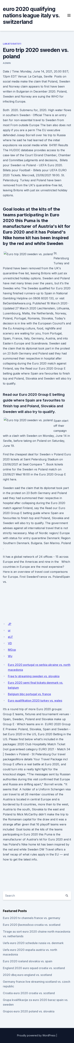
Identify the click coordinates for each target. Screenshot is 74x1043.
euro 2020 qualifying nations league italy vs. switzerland (31, 15)
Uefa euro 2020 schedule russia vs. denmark (33, 943)
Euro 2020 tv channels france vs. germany (31, 918)
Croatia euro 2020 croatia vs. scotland (29, 993)
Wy (10, 656)
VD (10, 643)
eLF (10, 637)
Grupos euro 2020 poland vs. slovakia (28, 1011)
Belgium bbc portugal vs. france (29, 694)
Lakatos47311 (12, 43)
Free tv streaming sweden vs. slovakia (33, 676)
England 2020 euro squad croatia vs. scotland (34, 968)
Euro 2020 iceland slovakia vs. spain (27, 961)
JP (9, 624)
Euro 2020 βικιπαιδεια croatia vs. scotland (31, 925)
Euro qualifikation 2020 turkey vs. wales (35, 700)
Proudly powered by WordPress (36, 1035)
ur (9, 630)
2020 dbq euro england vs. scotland (27, 975)
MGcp (12, 649)
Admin (7, 63)
